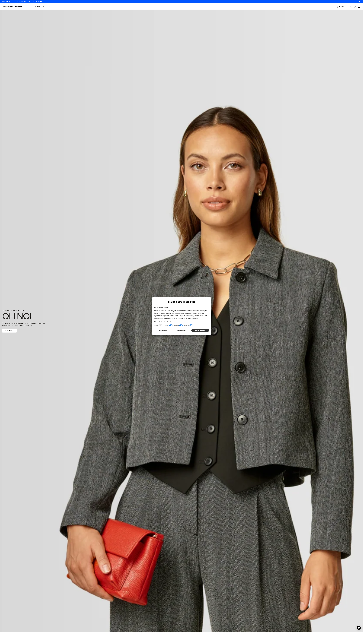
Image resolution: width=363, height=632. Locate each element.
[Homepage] (13, 6)
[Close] (359, 1)
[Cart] (359, 7)
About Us (46, 6)
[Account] (355, 7)
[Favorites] (351, 7)
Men (30, 6)
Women (37, 6)
